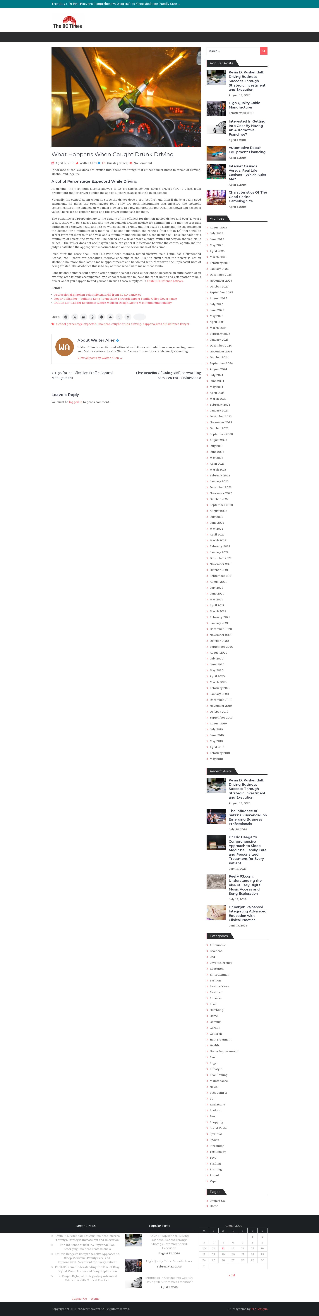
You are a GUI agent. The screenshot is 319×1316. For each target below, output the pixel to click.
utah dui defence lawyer (173, 324)
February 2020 (220, 688)
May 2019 (216, 741)
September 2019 (221, 717)
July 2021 (216, 587)
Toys (213, 1157)
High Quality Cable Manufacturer (244, 105)
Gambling (216, 1010)
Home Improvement (224, 1051)
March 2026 (218, 257)
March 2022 (218, 540)
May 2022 (216, 528)
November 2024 (221, 351)
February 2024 (220, 404)
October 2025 (219, 286)
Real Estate (217, 1104)
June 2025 (217, 310)
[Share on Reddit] (110, 317)
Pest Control (218, 1092)
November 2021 (221, 564)
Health (214, 1045)
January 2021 (219, 623)
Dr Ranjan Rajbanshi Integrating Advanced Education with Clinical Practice (248, 913)
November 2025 (221, 280)
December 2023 (221, 416)
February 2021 (220, 617)
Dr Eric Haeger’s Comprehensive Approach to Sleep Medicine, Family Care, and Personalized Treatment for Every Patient (248, 850)
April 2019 (217, 747)
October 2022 (219, 499)
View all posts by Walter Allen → (100, 358)
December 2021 (220, 558)
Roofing (215, 1110)
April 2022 (217, 534)
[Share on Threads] (127, 317)
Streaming (217, 1146)
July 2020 (216, 658)
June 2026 (217, 239)
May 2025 (216, 316)
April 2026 (217, 251)
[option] (125, 4)
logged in (75, 402)
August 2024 (218, 369)
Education (217, 968)
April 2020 (217, 676)
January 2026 (219, 269)
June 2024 (217, 381)
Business (104, 324)
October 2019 (219, 711)
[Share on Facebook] (65, 317)
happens (149, 324)
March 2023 (218, 469)
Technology (218, 1151)
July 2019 (216, 729)
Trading (215, 1163)
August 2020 (218, 652)
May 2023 (216, 457)
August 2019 (218, 723)
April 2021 (217, 605)
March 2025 (218, 328)
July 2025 (216, 304)
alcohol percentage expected (76, 324)
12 (223, 1248)
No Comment (143, 163)
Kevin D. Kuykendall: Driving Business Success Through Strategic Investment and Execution (247, 81)
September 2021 (221, 576)
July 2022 (216, 517)
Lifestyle (216, 1069)
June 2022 (217, 522)
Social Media (218, 1128)
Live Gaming (219, 1075)
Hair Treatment (220, 1039)
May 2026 (216, 245)
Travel (214, 1175)
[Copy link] (139, 317)
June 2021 (217, 593)
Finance (215, 998)
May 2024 (216, 387)
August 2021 (218, 581)
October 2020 (219, 641)
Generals (216, 1033)
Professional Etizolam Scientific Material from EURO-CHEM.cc (97, 294)
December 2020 (221, 629)
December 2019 (220, 700)
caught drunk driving (126, 324)
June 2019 (217, 735)
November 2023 (221, 422)
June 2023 (217, 452)
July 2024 (216, 375)
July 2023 (216, 446)
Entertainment (220, 974)
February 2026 (220, 263)
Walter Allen (88, 163)
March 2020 (218, 682)
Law (212, 1057)
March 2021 (218, 611)
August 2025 (218, 298)
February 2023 (220, 475)
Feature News (219, 986)
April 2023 (217, 463)
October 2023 (219, 428)
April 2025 (217, 322)
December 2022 (221, 487)
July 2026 (216, 233)
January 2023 (219, 481)
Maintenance (219, 1081)
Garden (215, 1027)
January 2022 (219, 552)
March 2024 (218, 398)
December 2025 (221, 274)
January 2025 (219, 339)
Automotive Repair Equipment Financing (247, 150)
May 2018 (216, 759)
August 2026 (218, 227)
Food (213, 1004)
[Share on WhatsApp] (92, 317)
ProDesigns (259, 1309)
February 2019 (220, 753)
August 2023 (218, 440)
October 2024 (219, 357)
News (213, 1086)
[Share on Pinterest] (101, 317)
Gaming (215, 1022)
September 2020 (221, 646)
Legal (213, 1063)
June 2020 (217, 664)
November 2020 (221, 635)
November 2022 (221, 493)
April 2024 (217, 393)
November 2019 (221, 705)
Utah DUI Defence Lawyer (165, 281)
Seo (212, 1116)
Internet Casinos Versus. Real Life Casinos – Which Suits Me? (247, 172)
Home (214, 1206)
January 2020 (219, 694)
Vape (213, 1181)
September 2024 (221, 363)
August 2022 (218, 511)
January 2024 (219, 410)
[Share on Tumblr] (119, 317)
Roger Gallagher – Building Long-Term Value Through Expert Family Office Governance (115, 298)
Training (216, 1169)
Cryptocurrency (221, 962)
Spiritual (216, 1134)
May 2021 (216, 599)
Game (214, 1016)
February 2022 (220, 546)
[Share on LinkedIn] (83, 317)
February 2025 (220, 333)
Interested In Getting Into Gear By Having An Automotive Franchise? (247, 127)
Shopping (216, 1122)
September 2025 (221, 292)
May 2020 (216, 670)
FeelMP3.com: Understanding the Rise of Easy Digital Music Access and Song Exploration (133, 4)
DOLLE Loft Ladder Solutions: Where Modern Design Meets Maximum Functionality (113, 302)
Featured (216, 992)
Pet (212, 1098)
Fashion (215, 980)
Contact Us (217, 1201)
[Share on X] (74, 317)
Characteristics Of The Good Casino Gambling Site (248, 196)
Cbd (212, 957)
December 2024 (221, 345)
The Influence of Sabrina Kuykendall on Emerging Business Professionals (248, 817)
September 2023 (221, 434)
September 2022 (221, 505)
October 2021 (219, 570)
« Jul (232, 1275)
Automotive (218, 945)
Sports (214, 1140)
